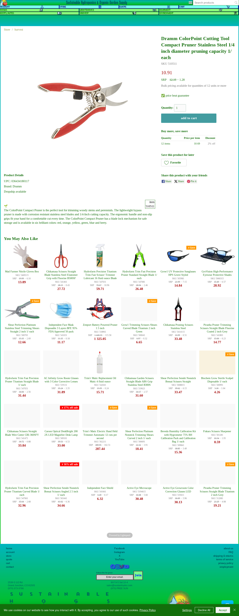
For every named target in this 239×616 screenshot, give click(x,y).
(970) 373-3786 (16, 588)
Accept (223, 610)
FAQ (231, 552)
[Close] (234, 610)
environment (166, 13)
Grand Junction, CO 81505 (21, 585)
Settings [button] (187, 610)
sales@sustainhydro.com (119, 585)
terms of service (224, 559)
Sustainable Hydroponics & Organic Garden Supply (96, 2)
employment (226, 566)
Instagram (119, 552)
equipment (164, 10)
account (10, 552)
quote (9, 559)
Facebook (119, 548)
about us (228, 548)
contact (10, 566)
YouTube (119, 559)
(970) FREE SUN (119, 588)
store (8, 555)
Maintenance (87, 10)
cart (8, 563)
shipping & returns (223, 555)
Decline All (204, 610)
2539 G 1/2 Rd (15, 582)
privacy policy (225, 563)
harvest (84, 13)
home (9, 548)
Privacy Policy (147, 610)
